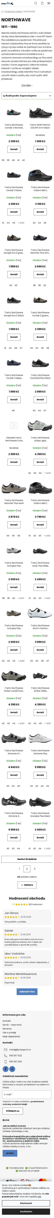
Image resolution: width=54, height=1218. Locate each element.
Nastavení (26, 1203)
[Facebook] (6, 1069)
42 (23, 160)
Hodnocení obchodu (27, 898)
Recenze (7, 1028)
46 (45, 222)
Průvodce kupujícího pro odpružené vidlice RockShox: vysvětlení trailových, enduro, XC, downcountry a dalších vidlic (26, 1138)
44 (8, 222)
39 (8, 160)
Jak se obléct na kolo (14, 1126)
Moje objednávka (11, 1036)
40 (13, 160)
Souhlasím (26, 1211)
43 (16, 285)
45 (13, 222)
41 (18, 160)
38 (3, 160)
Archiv (10, 1153)
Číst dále (26, 85)
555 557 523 (15, 1061)
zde (39, 1196)
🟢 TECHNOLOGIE (15, 1168)
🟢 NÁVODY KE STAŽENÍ (27, 1170)
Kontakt (7, 1020)
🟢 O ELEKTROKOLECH (36, 1168)
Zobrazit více (27, 991)
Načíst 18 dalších (27, 859)
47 (21, 348)
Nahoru (28, 884)
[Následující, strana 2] (27, 869)
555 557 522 (15, 1055)
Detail (13, 149)
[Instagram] (12, 1069)
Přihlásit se (12, 1110)
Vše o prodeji (9, 1032)
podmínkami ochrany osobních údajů (23, 1102)
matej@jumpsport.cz (20, 1049)
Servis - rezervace (12, 1024)
